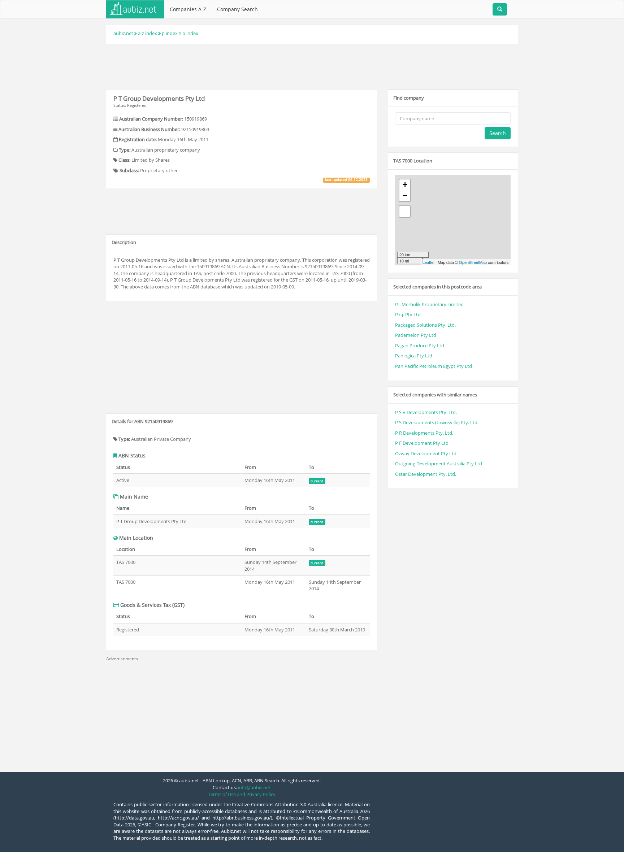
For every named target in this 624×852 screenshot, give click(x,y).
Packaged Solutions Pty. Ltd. (425, 325)
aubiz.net (123, 33)
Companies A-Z (188, 9)
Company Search (237, 9)
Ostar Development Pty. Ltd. (425, 474)
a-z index (147, 33)
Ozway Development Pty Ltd (425, 453)
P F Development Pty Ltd (421, 443)
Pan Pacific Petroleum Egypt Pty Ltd (433, 366)
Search (497, 133)
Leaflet (428, 262)
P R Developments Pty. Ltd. (424, 433)
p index (170, 33)
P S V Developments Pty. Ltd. (426, 412)
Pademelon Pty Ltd (415, 335)
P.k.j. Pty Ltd (408, 314)
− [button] (405, 195)
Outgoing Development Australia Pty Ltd (438, 463)
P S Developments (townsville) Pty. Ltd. (436, 422)
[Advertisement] (312, 65)
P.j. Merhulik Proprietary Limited (429, 304)
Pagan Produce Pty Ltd (419, 345)
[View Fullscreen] (404, 211)
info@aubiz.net (254, 787)
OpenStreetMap (473, 262)
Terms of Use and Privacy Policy (242, 794)
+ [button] (405, 184)
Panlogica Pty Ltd (413, 355)
